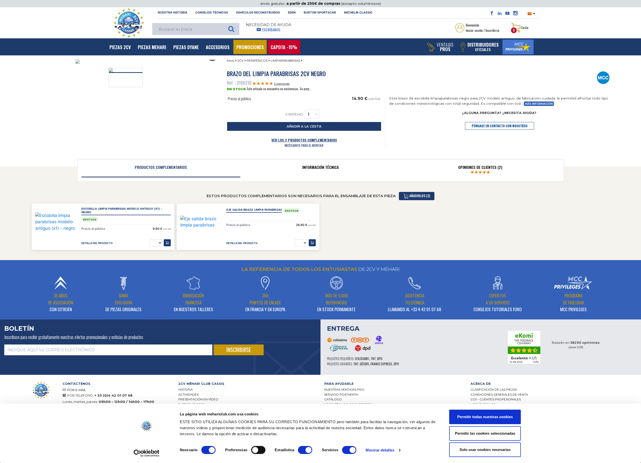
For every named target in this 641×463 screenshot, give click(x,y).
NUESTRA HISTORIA (172, 12)
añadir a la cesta (304, 126)
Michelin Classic (358, 12)
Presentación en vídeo (198, 399)
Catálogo (333, 399)
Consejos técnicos (211, 12)
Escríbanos (271, 29)
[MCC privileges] (518, 47)
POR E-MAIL (76, 390)
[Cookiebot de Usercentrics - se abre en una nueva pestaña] (147, 453)
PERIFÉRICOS (257, 60)
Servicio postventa (341, 394)
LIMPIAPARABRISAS (285, 60)
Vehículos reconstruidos (258, 12)
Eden (292, 12)
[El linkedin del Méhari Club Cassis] (500, 13)
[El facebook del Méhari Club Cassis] (492, 13)
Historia (185, 389)
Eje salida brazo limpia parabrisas (254, 209)
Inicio (230, 60)
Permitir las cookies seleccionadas (485, 433)
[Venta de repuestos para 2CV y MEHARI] (128, 22)
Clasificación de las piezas (493, 389)
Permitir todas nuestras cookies (485, 417)
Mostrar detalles (380, 450)
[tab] (161, 168)
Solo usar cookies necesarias (485, 449)
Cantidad (294, 114)
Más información (539, 103)
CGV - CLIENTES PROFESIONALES (495, 399)
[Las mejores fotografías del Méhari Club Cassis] (515, 13)
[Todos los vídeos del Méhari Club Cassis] (507, 13)
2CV (240, 60)
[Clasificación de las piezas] (603, 77)
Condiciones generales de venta (499, 394)
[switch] (258, 450)
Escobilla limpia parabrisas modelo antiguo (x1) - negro (121, 210)
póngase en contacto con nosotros (500, 126)
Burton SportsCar (320, 12)
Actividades (188, 394)
